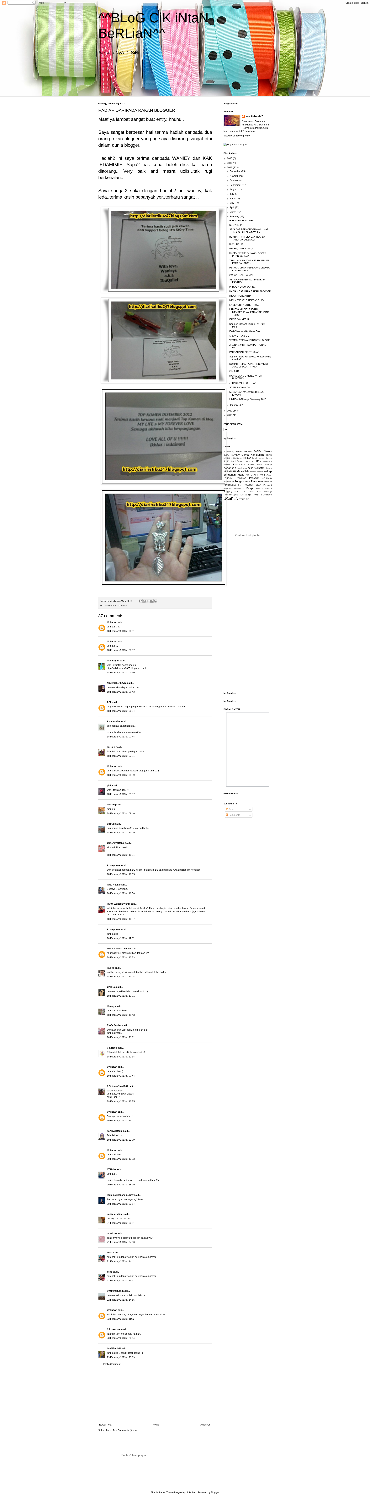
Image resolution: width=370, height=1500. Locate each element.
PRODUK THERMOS (234, 488)
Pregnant (267, 485)
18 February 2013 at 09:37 (121, 794)
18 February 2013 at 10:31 (121, 855)
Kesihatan (259, 468)
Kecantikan (239, 464)
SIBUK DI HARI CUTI (240, 335)
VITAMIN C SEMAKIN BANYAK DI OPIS (249, 340)
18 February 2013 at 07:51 (121, 756)
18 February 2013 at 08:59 (121, 775)
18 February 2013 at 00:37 (121, 650)
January (234, 405)
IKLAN (227, 461)
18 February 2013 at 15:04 (121, 976)
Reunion (259, 488)
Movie (241, 474)
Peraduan (257, 481)
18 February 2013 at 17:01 (121, 996)
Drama (239, 458)
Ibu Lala (111, 747)
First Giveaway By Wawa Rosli (245, 331)
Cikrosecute (113, 1329)
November (235, 176)
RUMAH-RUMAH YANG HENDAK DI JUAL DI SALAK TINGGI (248, 365)
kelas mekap (264, 464)
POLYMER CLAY (252, 485)
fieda (109, 1252)
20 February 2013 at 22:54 (121, 1204)
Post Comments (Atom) (125, 1430)
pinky (110, 785)
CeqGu (110, 824)
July (232, 194)
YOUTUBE (244, 499)
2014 (230, 163)
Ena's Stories (114, 1025)
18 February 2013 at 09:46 (121, 813)
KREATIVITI (230, 471)
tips (249, 495)
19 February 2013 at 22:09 (121, 1140)
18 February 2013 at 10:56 (121, 893)
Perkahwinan (230, 485)
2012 (230, 410)
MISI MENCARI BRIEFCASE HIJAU (247, 300)
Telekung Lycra (231, 495)
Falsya (110, 968)
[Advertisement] (155, 1394)
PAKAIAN (228, 478)
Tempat (243, 494)
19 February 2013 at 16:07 (121, 1120)
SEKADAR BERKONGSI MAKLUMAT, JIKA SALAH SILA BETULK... (248, 231)
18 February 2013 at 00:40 (121, 672)
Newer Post (105, 1424)
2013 (230, 167)
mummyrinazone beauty (120, 1195)
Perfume (268, 481)
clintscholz (191, 1492)
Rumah (268, 488)
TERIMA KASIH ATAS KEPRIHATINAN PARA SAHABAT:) (249, 262)
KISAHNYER (236, 244)
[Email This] (141, 601)
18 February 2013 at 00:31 (121, 631)
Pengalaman (242, 481)
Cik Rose (112, 1047)
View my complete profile (237, 135)
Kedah (251, 465)
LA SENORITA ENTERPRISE (244, 305)
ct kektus (112, 1233)
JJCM (259, 461)
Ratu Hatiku (113, 884)
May (232, 203)
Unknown (112, 622)
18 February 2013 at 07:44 (121, 736)
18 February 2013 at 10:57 (121, 919)
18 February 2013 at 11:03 (121, 938)
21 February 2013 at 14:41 (121, 1261)
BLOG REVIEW (232, 455)
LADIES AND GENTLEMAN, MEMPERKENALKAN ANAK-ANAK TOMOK (249, 312)
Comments (234, 815)
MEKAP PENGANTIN (240, 296)
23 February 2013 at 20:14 (121, 1338)
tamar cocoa (255, 491)
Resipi (249, 488)
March (233, 212)
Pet (239, 485)
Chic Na (111, 987)
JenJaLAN (249, 461)
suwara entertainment (119, 948)
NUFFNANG (266, 475)
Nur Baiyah (113, 660)
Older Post (205, 1424)
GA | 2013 (234, 371)
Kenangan (230, 467)
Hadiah (124, 605)
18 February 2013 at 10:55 (121, 874)
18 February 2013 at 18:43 (121, 1015)
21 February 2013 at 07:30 (121, 1242)
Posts (231, 809)
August (234, 189)
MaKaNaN (243, 471)
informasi (239, 461)
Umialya (111, 1006)
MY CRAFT (252, 475)
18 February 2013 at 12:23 (121, 957)
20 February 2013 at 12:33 (121, 1159)
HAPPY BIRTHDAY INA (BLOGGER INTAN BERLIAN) (247, 254)
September (236, 185)
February (235, 216)
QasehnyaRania (115, 843)
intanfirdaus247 (254, 116)
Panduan (241, 478)
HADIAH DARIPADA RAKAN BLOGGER (250, 291)
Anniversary (229, 451)
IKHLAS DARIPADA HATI (242, 220)
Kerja (250, 468)
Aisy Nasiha (113, 721)
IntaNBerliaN (114, 1348)
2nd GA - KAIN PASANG (241, 275)
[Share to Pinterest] (155, 601)
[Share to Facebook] (152, 601)
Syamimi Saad (115, 1291)
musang (111, 804)
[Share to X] (148, 601)
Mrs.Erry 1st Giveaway (241, 248)
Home (156, 1424)
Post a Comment (111, 1364)
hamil (254, 458)
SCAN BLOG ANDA (239, 387)
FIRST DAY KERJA (239, 319)
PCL (109, 702)
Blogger (215, 1492)
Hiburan (261, 458)
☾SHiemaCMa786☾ (118, 1086)
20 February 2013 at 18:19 (121, 1184)
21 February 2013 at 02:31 (121, 1223)
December (235, 171)
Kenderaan (242, 468)
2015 (230, 158)
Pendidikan (229, 481)
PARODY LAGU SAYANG (242, 286)
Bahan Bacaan (244, 451)
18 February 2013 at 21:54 (121, 1056)
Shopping (228, 491)
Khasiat (268, 468)
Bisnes (268, 451)
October (234, 180)
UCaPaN (231, 499)
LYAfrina (111, 1169)
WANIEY (181, 158)
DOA (233, 458)
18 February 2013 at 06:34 (121, 711)
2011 (230, 415)
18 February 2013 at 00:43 (121, 692)
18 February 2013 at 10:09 (121, 832)
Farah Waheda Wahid (119, 903)
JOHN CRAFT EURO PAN (242, 383)
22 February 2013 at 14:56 (121, 1300)
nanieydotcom (115, 1131)
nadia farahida (115, 1214)
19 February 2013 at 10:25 (121, 1101)
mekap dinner (256, 472)
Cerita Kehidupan (252, 454)
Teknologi (267, 491)
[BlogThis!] (144, 601)
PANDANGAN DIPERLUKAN (244, 352)
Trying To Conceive (262, 495)
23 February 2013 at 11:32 (121, 1319)
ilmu (232, 461)
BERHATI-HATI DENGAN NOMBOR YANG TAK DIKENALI (248, 238)
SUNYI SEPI (235, 225)
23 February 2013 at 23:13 (121, 1357)
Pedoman (254, 478)
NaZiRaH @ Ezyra (117, 683)
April (232, 207)
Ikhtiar (269, 458)
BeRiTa (258, 451)
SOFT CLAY (240, 491)
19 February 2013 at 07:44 (121, 1075)
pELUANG (267, 478)
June (232, 198)
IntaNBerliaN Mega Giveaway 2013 (247, 399)
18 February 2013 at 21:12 (121, 1037)
